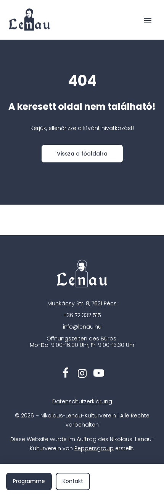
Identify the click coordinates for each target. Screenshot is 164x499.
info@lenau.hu (82, 327)
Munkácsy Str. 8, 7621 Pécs (82, 303)
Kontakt (73, 481)
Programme (29, 481)
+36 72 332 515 (82, 315)
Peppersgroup (94, 448)
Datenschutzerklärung (82, 401)
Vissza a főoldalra (82, 153)
